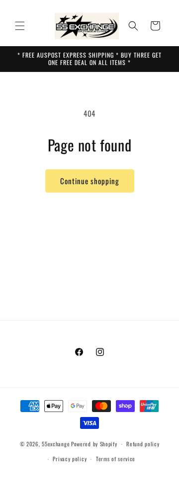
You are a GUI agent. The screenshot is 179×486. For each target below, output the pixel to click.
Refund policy (142, 444)
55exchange (56, 444)
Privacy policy (70, 459)
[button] (20, 26)
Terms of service (115, 459)
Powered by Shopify (94, 444)
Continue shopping (89, 180)
